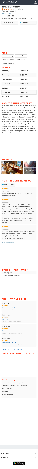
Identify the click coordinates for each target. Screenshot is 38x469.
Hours (3, 16)
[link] (12, 167)
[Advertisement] (19, 38)
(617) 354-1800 (9, 23)
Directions (25, 23)
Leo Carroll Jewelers (9, 342)
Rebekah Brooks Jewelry (11, 308)
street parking (21, 59)
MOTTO (5, 319)
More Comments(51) (8, 243)
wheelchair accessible (9, 63)
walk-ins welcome (21, 56)
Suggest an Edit (7, 394)
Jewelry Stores (6, 13)
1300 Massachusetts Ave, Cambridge (14, 385)
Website (5, 391)
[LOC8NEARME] (10, 2)
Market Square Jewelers (11, 331)
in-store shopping (8, 56)
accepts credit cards (8, 59)
